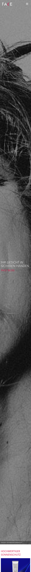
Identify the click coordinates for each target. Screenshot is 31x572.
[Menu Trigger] (27, 3)
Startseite (3, 542)
